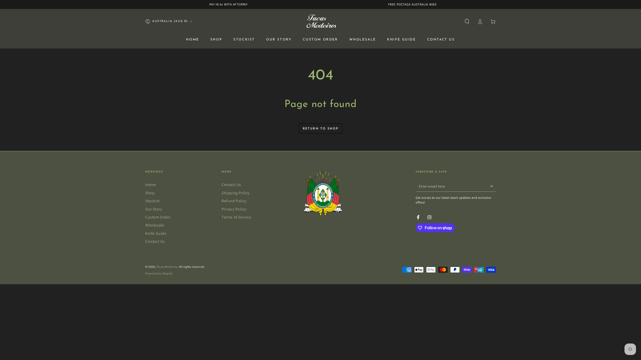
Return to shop (321, 128)
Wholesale (154, 225)
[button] (466, 21)
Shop (149, 193)
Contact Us (155, 241)
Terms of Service (236, 217)
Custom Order (157, 217)
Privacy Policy (234, 209)
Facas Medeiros (167, 266)
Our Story (153, 209)
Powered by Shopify (159, 273)
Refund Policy (234, 201)
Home (150, 184)
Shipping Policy (236, 193)
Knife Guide (156, 233)
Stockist (152, 201)
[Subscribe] (493, 186)
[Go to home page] (320, 21)
